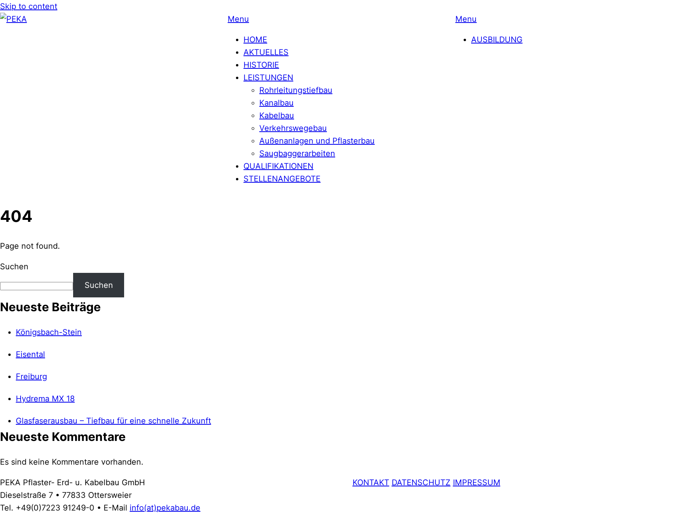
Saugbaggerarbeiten (297, 153)
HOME (255, 39)
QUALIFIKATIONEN (278, 166)
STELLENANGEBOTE (282, 178)
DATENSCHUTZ (421, 482)
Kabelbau (276, 115)
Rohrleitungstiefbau (295, 90)
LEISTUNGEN (268, 77)
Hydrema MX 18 (45, 398)
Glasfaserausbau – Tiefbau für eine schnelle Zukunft (113, 421)
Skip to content (28, 6)
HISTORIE (261, 65)
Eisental (30, 354)
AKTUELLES (266, 52)
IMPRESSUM (476, 482)
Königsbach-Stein (49, 332)
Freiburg (31, 376)
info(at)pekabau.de (165, 508)
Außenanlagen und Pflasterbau (317, 141)
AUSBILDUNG (497, 39)
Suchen (14, 266)
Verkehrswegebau (293, 128)
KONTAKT (371, 482)
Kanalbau (276, 103)
